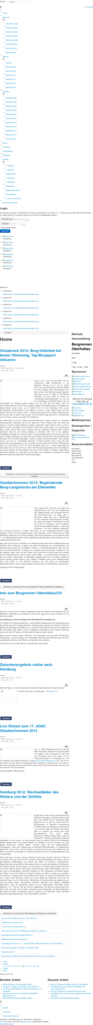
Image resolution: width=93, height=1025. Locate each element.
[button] (66, 375)
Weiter (5, 968)
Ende (5, 970)
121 (19, 966)
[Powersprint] (77, 391)
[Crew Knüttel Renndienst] (81, 386)
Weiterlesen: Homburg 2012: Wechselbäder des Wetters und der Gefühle (29, 913)
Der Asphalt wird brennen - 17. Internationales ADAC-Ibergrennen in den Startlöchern (32, 943)
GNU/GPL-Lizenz (25, 1021)
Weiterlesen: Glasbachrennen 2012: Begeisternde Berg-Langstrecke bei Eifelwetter (33, 586)
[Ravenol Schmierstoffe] (81, 389)
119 (12, 966)
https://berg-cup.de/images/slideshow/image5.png (21, 321)
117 (4, 966)
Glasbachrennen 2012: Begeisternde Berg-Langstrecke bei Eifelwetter (31, 485)
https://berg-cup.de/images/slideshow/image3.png (21, 308)
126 (37, 966)
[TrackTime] (76, 412)
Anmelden (5, 231)
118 (8, 966)
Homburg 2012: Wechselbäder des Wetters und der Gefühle (29, 794)
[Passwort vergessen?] (23, 223)
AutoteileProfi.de (82, 404)
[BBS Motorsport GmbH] (81, 384)
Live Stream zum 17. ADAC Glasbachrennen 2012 (23, 728)
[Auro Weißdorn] (78, 394)
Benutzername (7, 219)
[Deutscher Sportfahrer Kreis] (82, 438)
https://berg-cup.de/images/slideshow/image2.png (21, 328)
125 (33, 966)
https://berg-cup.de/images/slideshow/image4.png (21, 314)
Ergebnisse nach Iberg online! (12, 922)
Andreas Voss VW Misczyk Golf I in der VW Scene (19, 918)
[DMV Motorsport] (78, 435)
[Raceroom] (76, 407)
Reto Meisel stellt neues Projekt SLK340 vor (17, 935)
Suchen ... (3, 1)
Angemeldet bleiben (9, 227)
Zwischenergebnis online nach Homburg (26, 667)
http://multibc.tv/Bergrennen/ (46, 760)
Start (5, 961)
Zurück (5, 964)
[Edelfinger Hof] (78, 415)
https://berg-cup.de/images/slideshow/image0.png (21, 294)
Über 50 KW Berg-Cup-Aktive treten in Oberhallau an (70, 984)
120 (15, 966)
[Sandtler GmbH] (78, 378)
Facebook (89, 7)
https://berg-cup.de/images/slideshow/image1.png (21, 301)
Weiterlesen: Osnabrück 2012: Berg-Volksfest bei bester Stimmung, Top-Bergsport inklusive (35, 475)
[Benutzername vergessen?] (27, 219)
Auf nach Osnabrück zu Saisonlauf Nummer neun (68, 991)
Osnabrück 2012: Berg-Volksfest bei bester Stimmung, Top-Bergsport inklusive (30, 355)
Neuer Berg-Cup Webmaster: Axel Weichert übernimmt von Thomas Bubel (28, 956)
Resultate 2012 (52, 691)
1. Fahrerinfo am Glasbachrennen (13, 926)
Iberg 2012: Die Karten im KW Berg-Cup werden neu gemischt (23, 931)
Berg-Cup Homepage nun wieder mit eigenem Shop (20, 947)
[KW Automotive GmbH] (81, 376)
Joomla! (3, 1021)
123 (26, 966)
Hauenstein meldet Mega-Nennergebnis (65, 998)
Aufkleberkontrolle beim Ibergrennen (14, 939)
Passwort (5, 223)
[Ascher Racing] (78, 410)
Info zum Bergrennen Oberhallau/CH (31, 592)
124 (30, 966)
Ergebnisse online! (8, 952)
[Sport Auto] (76, 381)
